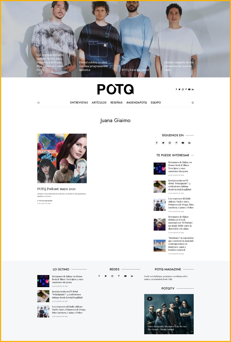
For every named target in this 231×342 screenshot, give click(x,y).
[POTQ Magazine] (115, 89)
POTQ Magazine (45, 201)
